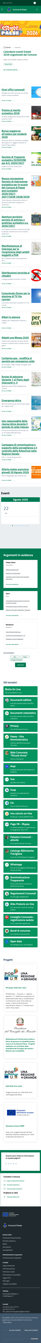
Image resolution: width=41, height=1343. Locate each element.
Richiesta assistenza (9, 1241)
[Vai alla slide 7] (26, 525)
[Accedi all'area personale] (35, 3)
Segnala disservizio (9, 1265)
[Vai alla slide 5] (21, 525)
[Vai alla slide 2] (14, 525)
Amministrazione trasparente (12, 1258)
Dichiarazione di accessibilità (11, 1275)
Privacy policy (7, 1322)
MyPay (5, 1244)
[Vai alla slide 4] (19, 525)
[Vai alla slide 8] (28, 525)
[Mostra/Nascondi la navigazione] (2, 9)
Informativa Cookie (9, 1272)
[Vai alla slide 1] (12, 525)
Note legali (6, 1281)
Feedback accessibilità (10, 1284)
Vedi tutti (20, 665)
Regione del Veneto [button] (7, 3)
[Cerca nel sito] (37, 9)
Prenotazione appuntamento (12, 1238)
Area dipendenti (8, 1250)
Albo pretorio (7, 1247)
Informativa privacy (9, 1269)
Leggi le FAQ (7, 1278)
